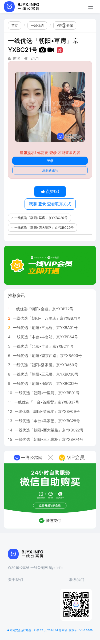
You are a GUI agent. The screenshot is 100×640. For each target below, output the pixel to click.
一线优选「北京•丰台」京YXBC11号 (43, 346)
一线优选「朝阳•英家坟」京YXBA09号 (47, 411)
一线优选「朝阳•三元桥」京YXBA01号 (45, 327)
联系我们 (76, 579)
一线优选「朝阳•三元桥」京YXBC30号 (45, 374)
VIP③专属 (65, 25)
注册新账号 (50, 170)
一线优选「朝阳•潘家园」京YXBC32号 (45, 383)
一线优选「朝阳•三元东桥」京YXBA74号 (49, 439)
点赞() (52, 191)
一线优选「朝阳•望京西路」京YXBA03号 (47, 355)
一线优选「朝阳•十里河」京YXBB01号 (47, 392)
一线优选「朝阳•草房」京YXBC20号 (40, 218)
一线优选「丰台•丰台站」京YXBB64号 (45, 337)
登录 (50, 161)
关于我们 (15, 579)
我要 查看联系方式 (50, 203)
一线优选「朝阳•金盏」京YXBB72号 (43, 309)
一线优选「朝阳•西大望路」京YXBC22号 (44, 228)
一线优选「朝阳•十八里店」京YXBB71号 (47, 318)
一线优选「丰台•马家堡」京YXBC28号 (47, 420)
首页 (14, 25)
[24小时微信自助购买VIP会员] (50, 490)
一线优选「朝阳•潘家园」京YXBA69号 (45, 364)
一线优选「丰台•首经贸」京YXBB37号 (46, 402)
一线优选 (37, 25)
